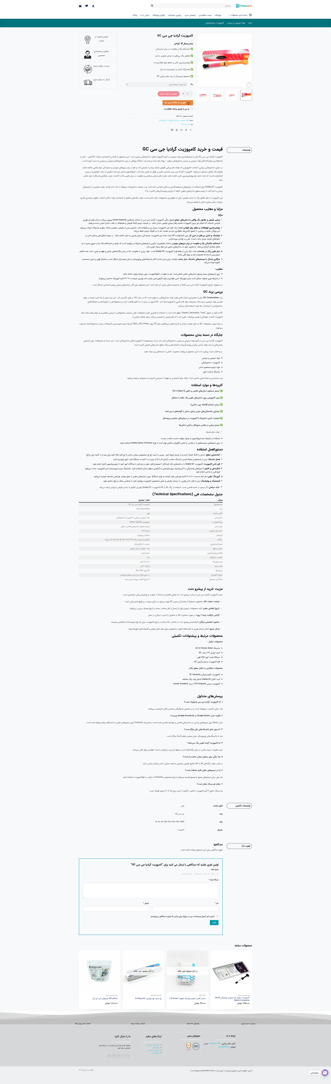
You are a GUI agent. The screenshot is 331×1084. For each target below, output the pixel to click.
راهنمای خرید (190, 15)
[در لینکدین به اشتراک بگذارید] (172, 130)
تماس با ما (144, 15)
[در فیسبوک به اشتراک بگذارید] (191, 130)
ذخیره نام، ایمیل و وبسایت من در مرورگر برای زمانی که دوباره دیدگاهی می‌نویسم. (182, 916)
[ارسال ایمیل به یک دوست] (181, 130)
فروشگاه (218, 15)
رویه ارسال (155, 1047)
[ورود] (93, 6)
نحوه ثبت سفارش (153, 1045)
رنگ (191, 84)
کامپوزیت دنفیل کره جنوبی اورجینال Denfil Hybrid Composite (232, 999)
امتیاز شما (215, 869)
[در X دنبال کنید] (123, 1056)
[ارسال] (152, 6)
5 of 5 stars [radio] (187, 874)
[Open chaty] (325, 1072)
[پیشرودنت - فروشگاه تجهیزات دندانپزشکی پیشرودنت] (244, 6)
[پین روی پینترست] (177, 130)
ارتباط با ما (155, 1053)
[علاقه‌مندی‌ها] (86, 6)
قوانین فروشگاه (158, 15)
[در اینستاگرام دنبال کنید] (128, 1056)
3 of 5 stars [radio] (206, 874)
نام (217, 903)
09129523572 (223, 1047)
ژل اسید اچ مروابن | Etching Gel (148, 998)
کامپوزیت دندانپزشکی (214, 23)
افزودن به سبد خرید (168, 93)
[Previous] (247, 59)
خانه (250, 23)
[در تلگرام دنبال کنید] (109, 1056)
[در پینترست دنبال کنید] (119, 1056)
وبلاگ (134, 15)
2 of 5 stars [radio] (213, 874)
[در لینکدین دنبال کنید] (114, 1056)
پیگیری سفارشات (174, 15)
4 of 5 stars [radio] (198, 874)
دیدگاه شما (214, 879)
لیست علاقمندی (205, 15)
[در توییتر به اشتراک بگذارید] (186, 130)
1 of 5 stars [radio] (217, 874)
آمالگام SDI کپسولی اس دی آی (105, 998)
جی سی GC (185, 124)
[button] (80, 6)
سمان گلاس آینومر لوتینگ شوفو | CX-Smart (188, 998)
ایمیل (146, 903)
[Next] (199, 59)
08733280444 (214, 1043)
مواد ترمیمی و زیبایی (236, 23)
